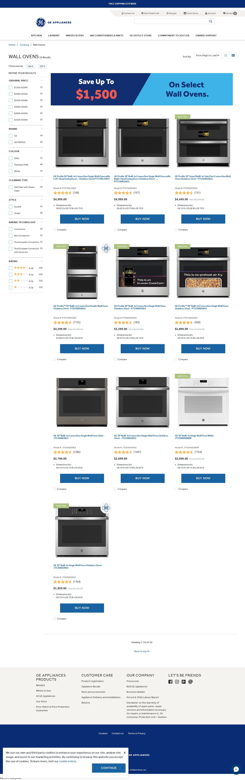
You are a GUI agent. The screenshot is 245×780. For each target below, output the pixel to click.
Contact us (118, 733)
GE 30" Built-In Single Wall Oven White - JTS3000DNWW (195, 436)
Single (17, 213)
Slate (16, 158)
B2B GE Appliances (137, 686)
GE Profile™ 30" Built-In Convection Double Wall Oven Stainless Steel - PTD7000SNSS (80, 307)
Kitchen (36, 35)
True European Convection (26, 242)
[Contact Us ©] (190, 682)
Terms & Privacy (136, 733)
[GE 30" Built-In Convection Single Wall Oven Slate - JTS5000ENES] (81, 402)
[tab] (26, 101)
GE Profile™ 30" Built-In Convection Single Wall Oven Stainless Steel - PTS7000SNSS (201, 307)
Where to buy (43, 690)
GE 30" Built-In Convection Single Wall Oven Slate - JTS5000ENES (79, 436)
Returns (85, 702)
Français (172, 13)
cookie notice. (68, 761)
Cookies (103, 733)
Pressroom (133, 681)
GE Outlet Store (141, 35)
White (17, 171)
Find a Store (192, 13)
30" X (42, 66)
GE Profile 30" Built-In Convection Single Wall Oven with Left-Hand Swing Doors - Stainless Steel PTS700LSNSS (81, 177)
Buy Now (82, 219)
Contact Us (128, 13)
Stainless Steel (21, 164)
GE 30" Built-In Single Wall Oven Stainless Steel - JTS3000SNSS (78, 566)
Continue (109, 768)
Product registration (92, 681)
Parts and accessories (93, 691)
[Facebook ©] (170, 682)
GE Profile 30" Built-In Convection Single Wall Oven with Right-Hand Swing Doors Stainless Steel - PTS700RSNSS (142, 179)
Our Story (41, 701)
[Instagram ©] (177, 682)
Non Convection (22, 235)
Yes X (30, 66)
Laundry (54, 35)
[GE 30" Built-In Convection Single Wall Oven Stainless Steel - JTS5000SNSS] (142, 402)
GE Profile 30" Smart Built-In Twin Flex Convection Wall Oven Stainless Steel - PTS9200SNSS (202, 177)
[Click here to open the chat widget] (236, 769)
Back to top (140, 651)
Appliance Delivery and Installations (101, 697)
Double (18, 206)
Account (211, 13)
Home (12, 44)
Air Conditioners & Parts (106, 35)
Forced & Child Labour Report (143, 697)
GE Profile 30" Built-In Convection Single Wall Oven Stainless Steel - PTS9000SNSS (140, 307)
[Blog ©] (184, 682)
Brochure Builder (136, 691)
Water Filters (75, 35)
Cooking (24, 44)
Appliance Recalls (90, 686)
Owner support (206, 35)
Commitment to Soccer (173, 35)
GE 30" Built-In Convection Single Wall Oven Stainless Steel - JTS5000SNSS (141, 436)
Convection (20, 229)
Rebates (40, 685)
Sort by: (187, 56)
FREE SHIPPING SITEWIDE (122, 3)
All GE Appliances (45, 696)
